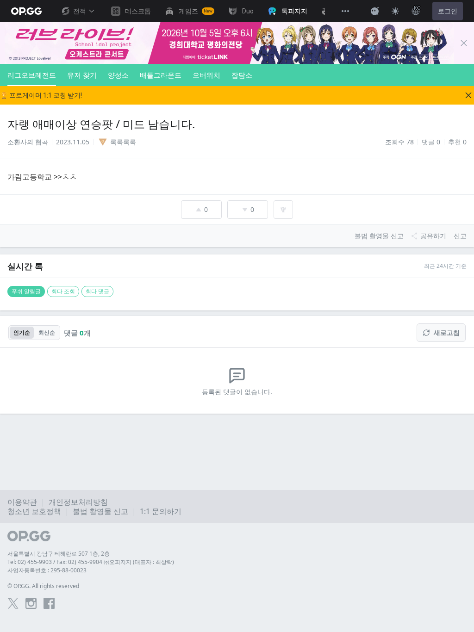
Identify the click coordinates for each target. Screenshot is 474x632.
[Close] (463, 43)
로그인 (447, 11)
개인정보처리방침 (78, 502)
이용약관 (22, 502)
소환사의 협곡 (27, 141)
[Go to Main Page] (26, 11)
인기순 (21, 332)
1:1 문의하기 (160, 511)
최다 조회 (63, 291)
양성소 (118, 75)
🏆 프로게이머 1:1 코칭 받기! (41, 95)
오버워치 (206, 75)
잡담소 (241, 75)
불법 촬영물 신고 (100, 511)
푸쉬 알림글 (26, 291)
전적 (79, 11)
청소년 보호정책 (34, 511)
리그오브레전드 (31, 75)
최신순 (46, 332)
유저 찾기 (82, 75)
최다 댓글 (97, 291)
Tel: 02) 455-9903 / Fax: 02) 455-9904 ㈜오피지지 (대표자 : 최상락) (90, 562)
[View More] (345, 11)
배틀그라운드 (160, 75)
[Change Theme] (395, 11)
